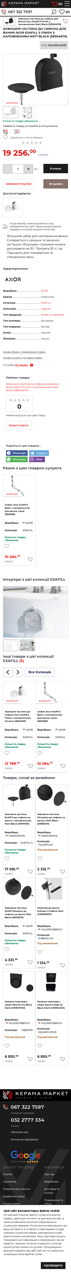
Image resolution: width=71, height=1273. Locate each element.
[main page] (20, 4)
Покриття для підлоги (16, 1188)
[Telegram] (39, 453)
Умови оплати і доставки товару (23, 357)
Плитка (7, 1174)
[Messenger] (17, 453)
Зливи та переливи (52, 314)
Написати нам (19, 1132)
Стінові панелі (11, 1203)
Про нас (49, 1174)
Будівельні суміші (14, 1196)
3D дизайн (21, 365)
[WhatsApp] (17, 460)
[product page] (19, 795)
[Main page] (35, 1095)
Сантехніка (9, 1181)
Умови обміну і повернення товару (24, 351)
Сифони (46, 308)
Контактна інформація (24, 1139)
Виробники (51, 1181)
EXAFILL (46, 302)
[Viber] (37, 460)
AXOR (44, 290)
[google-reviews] (25, 1158)
